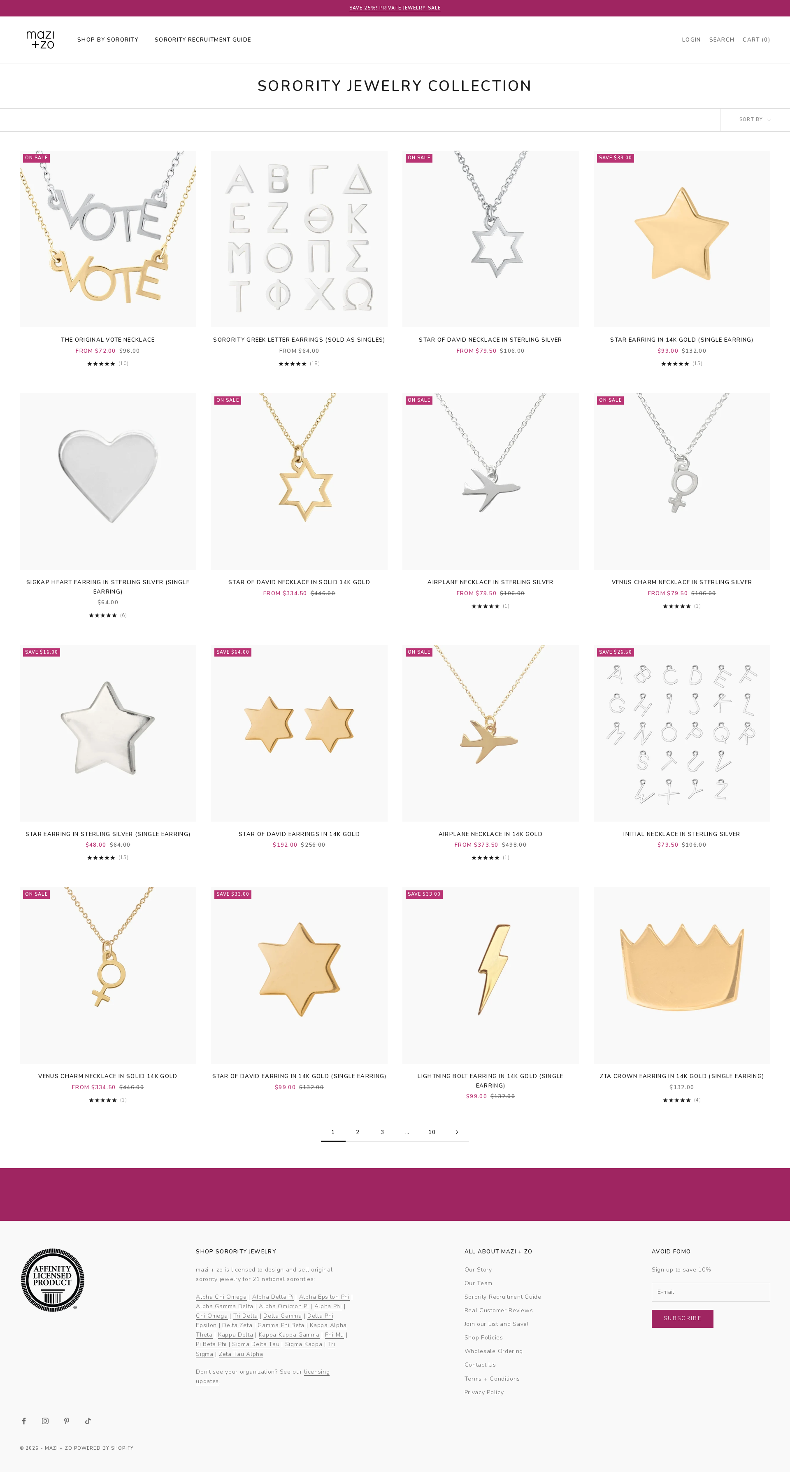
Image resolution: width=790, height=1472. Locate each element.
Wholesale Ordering (494, 1351)
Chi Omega (212, 1316)
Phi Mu (334, 1335)
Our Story (478, 1270)
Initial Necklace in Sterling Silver (681, 834)
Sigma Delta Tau (256, 1344)
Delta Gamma (282, 1316)
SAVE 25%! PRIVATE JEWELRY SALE (395, 8)
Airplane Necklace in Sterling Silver (491, 582)
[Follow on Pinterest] (67, 1421)
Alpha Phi (328, 1306)
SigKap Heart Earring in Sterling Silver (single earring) (108, 587)
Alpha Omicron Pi (284, 1306)
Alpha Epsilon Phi (324, 1297)
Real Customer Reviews (499, 1310)
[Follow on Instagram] (45, 1421)
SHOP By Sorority (107, 40)
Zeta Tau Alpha (241, 1354)
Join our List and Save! (497, 1324)
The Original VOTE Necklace (108, 340)
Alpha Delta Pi (273, 1297)
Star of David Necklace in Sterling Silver (490, 340)
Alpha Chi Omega (221, 1297)
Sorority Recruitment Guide (503, 1297)
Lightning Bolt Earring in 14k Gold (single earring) (490, 1081)
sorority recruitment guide (203, 40)
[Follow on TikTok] (88, 1421)
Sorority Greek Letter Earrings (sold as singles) (299, 340)
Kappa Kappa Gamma (289, 1335)
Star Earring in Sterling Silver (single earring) (108, 834)
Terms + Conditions (492, 1379)
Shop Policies (484, 1338)
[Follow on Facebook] (24, 1421)
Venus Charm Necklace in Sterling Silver (682, 582)
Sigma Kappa (304, 1344)
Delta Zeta (237, 1325)
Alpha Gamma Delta (224, 1306)
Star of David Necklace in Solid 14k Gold (299, 582)
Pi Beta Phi (211, 1344)
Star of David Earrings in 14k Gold (299, 834)
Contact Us (480, 1365)
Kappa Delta (235, 1335)
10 (432, 1132)
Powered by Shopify (104, 1448)
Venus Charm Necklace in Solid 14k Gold (107, 1076)
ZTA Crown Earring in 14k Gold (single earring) (682, 1076)
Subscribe (683, 1318)
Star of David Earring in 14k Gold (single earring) (299, 1076)
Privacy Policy (484, 1392)
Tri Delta (245, 1316)
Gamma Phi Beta (281, 1325)
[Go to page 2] (456, 1132)
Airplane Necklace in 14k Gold (491, 834)
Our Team (479, 1283)
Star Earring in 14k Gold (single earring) (681, 340)
